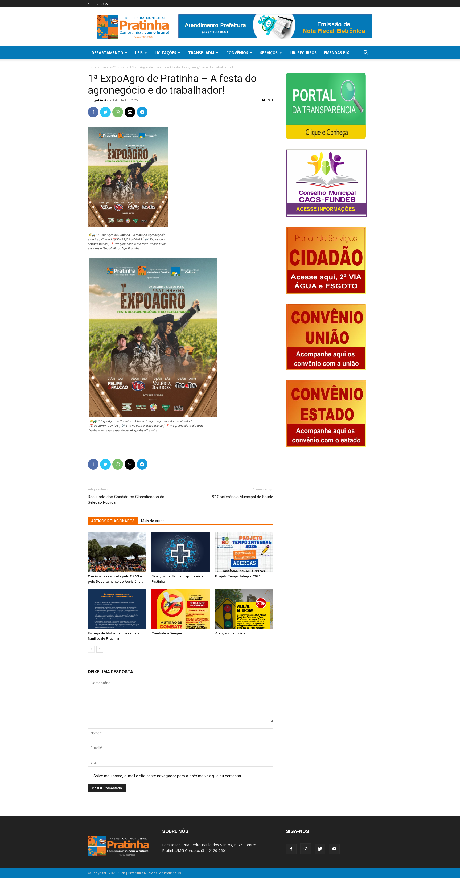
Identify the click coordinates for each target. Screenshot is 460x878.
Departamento (107, 52)
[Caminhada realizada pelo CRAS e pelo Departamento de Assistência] (117, 552)
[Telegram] (142, 112)
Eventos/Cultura (113, 67)
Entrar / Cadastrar (100, 4)
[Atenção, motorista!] (244, 609)
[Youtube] (334, 849)
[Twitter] (105, 112)
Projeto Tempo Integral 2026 (237, 576)
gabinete (101, 100)
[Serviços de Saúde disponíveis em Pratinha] (180, 552)
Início (92, 67)
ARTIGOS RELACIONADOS (113, 521)
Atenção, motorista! (231, 633)
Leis (139, 52)
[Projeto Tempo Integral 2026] (244, 552)
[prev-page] (91, 649)
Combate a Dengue (166, 633)
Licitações (165, 52)
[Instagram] (305, 848)
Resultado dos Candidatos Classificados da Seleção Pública (126, 499)
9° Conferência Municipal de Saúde (242, 496)
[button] (365, 53)
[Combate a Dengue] (180, 609)
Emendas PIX (336, 52)
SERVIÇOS (269, 52)
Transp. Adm (201, 52)
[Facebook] (93, 112)
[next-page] (99, 649)
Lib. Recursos (303, 52)
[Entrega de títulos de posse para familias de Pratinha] (117, 609)
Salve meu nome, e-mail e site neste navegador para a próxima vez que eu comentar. (167, 775)
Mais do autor (152, 521)
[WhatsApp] (117, 112)
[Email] (130, 112)
